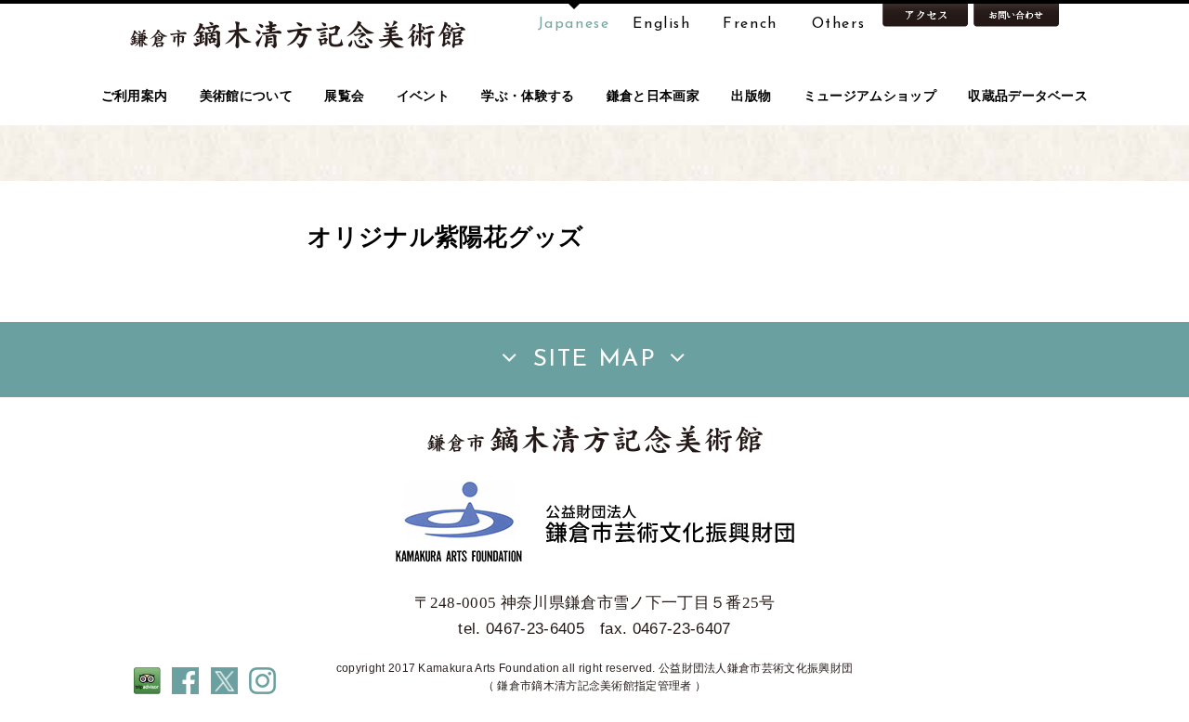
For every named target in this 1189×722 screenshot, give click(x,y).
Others (839, 24)
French (750, 24)
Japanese (574, 24)
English (661, 24)
